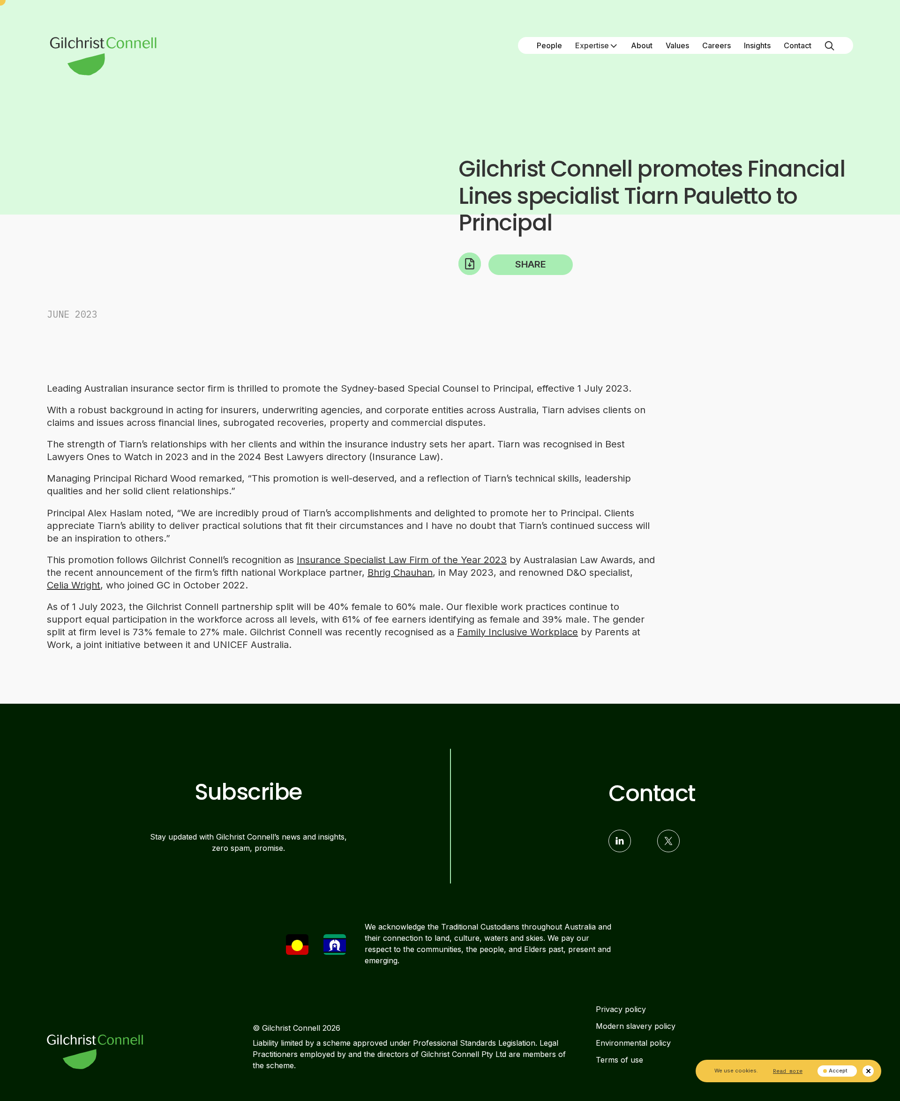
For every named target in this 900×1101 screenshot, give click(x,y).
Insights (757, 45)
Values (677, 45)
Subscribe (248, 792)
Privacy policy (621, 1009)
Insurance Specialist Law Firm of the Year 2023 (402, 559)
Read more (787, 1070)
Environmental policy (633, 1043)
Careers (716, 45)
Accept (838, 1070)
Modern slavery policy (635, 1026)
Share (530, 264)
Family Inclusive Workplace (517, 632)
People (549, 45)
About (641, 45)
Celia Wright (73, 585)
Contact (797, 45)
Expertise (592, 45)
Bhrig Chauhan (400, 572)
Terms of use (619, 1059)
